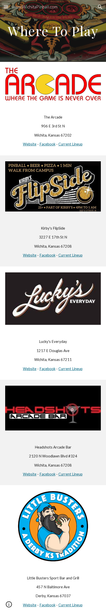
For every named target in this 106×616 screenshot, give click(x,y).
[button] (6, 7)
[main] (53, 31)
